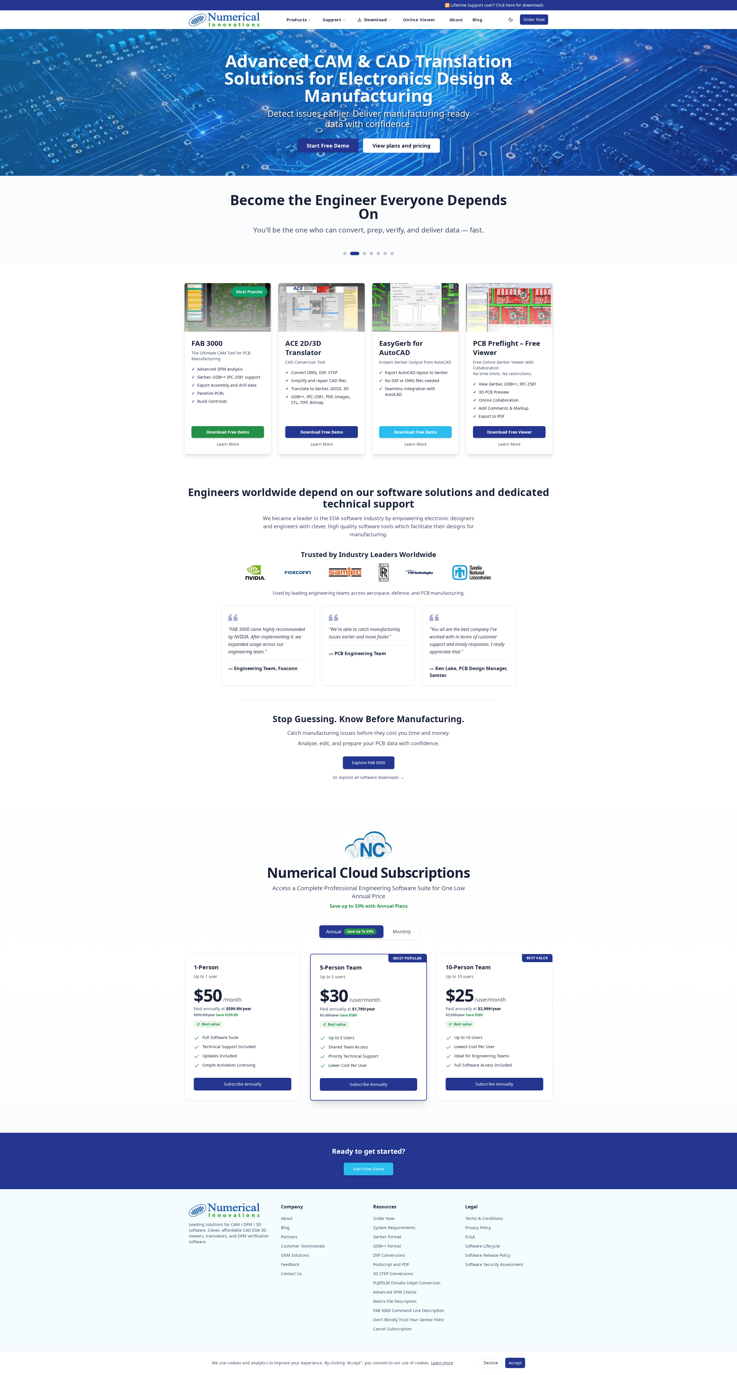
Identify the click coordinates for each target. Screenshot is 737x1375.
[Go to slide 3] (361, 253)
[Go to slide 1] (345, 253)
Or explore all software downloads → (368, 777)
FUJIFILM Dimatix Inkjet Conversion (406, 1283)
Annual (349, 931)
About (456, 19)
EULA (470, 1236)
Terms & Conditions (484, 1218)
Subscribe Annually (242, 1084)
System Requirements (394, 1227)
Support (332, 19)
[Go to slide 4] (371, 253)
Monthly (402, 931)
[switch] (510, 19)
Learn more (442, 1363)
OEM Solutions (295, 1255)
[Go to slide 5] (378, 253)
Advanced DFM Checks (395, 1292)
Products (296, 19)
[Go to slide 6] (385, 253)
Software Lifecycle (482, 1246)
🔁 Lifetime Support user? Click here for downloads (494, 5)
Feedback (290, 1264)
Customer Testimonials (303, 1246)
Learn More (228, 444)
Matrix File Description (395, 1301)
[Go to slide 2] (352, 253)
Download (375, 19)
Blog (477, 19)
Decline (491, 1363)
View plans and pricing (401, 145)
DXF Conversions (389, 1255)
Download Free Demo (227, 432)
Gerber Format (387, 1236)
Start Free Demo (328, 145)
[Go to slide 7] (392, 253)
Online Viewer (419, 19)
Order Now (534, 19)
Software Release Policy (487, 1255)
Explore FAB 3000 (368, 762)
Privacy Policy (478, 1227)
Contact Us (291, 1273)
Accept (515, 1363)
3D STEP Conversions (393, 1273)
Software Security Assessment (494, 1264)
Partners (289, 1236)
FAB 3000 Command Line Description (408, 1310)
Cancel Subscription (392, 1329)
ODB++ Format (387, 1246)
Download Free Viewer (509, 432)
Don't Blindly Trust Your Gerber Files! (408, 1319)
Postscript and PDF (391, 1264)
